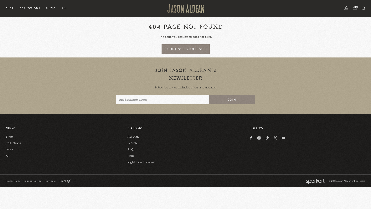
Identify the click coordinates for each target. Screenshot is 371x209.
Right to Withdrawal (141, 162)
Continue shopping (185, 49)
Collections (30, 8)
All (64, 8)
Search (132, 143)
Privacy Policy (13, 181)
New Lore (50, 181)
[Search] (363, 8)
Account (133, 136)
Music (50, 8)
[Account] (346, 8)
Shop (10, 8)
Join (232, 99)
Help (131, 156)
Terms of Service (33, 181)
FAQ (131, 149)
